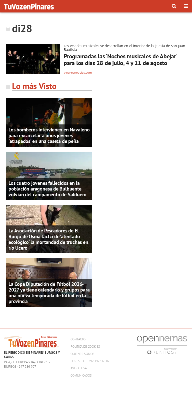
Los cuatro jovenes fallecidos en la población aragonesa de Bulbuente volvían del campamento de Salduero (47, 189)
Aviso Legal (79, 368)
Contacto (78, 339)
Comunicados (81, 375)
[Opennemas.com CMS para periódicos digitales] (162, 345)
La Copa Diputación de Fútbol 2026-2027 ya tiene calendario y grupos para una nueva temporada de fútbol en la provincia (49, 292)
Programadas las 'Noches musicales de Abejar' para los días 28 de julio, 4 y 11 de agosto (120, 59)
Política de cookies (85, 346)
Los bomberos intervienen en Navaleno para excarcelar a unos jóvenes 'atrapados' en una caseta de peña (49, 135)
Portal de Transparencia (89, 361)
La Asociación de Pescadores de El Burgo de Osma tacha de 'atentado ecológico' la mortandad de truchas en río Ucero (48, 239)
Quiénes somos (82, 354)
